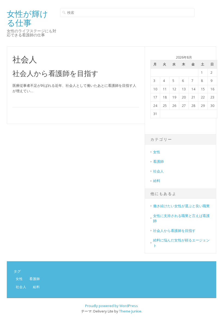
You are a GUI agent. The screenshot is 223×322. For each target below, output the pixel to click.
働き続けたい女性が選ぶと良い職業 (181, 205)
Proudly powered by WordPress (111, 305)
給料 (156, 180)
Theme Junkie (130, 311)
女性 (156, 151)
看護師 (158, 161)
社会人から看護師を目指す (55, 73)
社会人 (158, 171)
